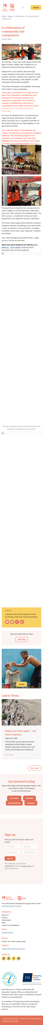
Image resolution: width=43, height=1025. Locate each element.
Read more (9, 755)
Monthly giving (14, 803)
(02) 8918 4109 (7, 932)
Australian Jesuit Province (11, 906)
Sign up (10, 834)
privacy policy (26, 866)
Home (4, 16)
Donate (36, 7)
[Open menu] (22, 7)
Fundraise (31, 803)
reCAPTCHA (9, 866)
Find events (14, 798)
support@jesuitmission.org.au (13, 949)
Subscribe (21, 639)
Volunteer (29, 798)
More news (34, 768)
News (10, 16)
